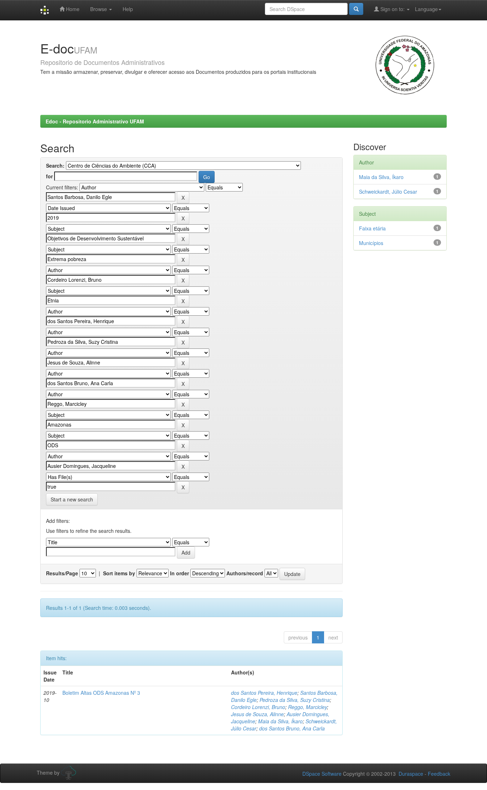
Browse (99, 8)
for (49, 176)
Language (426, 8)
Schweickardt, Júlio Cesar (388, 191)
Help (128, 8)
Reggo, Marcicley (307, 706)
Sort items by (119, 573)
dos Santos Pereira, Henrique (264, 692)
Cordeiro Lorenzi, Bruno (258, 706)
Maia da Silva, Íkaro (280, 721)
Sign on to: (392, 8)
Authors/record (244, 573)
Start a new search (72, 499)
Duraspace (411, 773)
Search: (55, 165)
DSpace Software (322, 773)
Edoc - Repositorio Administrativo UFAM (95, 121)
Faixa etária (372, 228)
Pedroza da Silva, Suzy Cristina (295, 699)
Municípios (371, 242)
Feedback (439, 773)
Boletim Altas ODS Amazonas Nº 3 (101, 692)
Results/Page (62, 573)
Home (72, 8)
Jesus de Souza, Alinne (257, 714)
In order (179, 573)
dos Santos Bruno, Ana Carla (292, 728)
